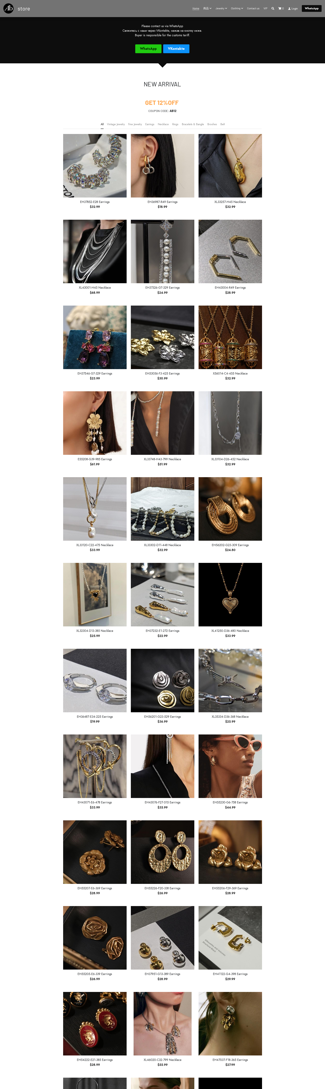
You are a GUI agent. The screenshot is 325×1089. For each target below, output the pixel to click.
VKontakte (176, 48)
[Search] (273, 8)
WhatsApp (312, 8)
